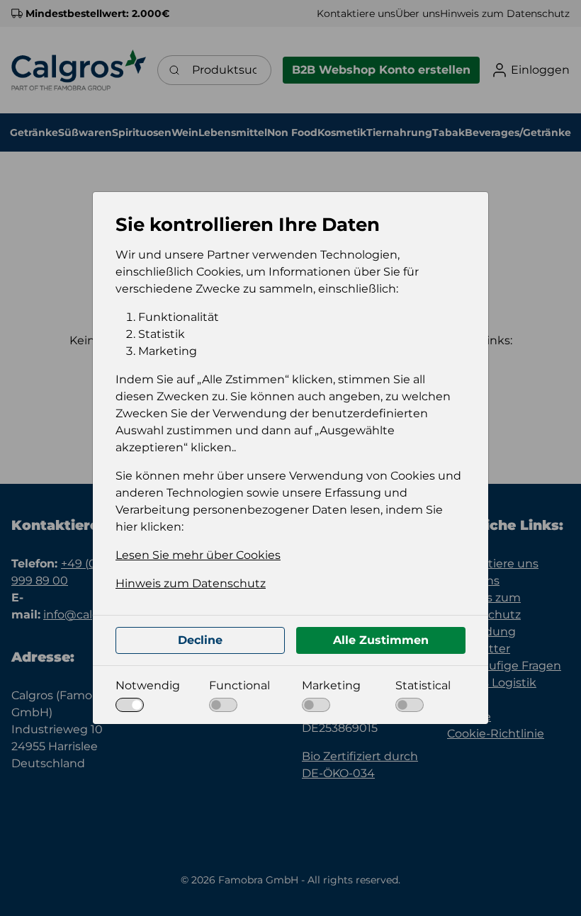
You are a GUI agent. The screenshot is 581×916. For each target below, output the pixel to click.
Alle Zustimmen (381, 640)
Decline (200, 640)
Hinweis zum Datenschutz (190, 583)
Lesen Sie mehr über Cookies (198, 555)
